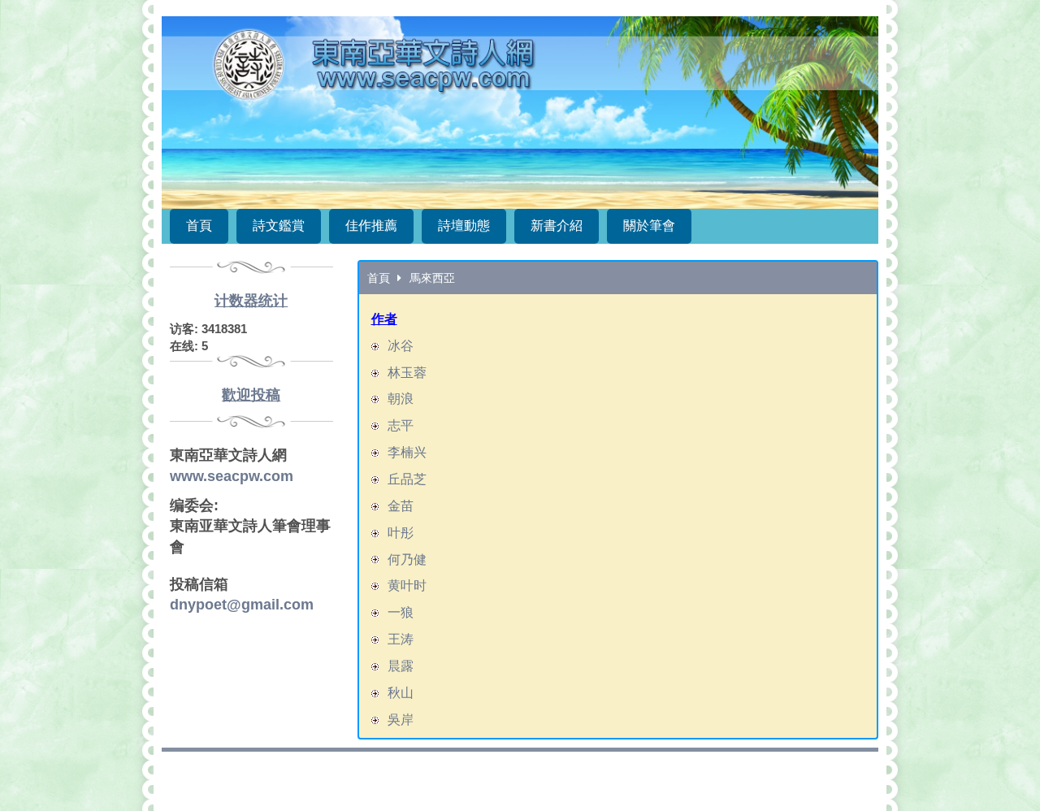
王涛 (401, 639)
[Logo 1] (520, 112)
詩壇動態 (464, 225)
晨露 (401, 666)
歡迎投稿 (251, 395)
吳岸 (401, 719)
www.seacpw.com (231, 476)
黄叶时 (407, 585)
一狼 (401, 612)
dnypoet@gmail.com (242, 604)
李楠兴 (407, 452)
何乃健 (407, 559)
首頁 (199, 225)
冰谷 (401, 346)
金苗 (401, 506)
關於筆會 (649, 225)
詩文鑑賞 (279, 225)
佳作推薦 (371, 225)
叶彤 (401, 533)
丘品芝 (407, 479)
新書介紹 (557, 225)
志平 (401, 425)
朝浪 (401, 399)
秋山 (401, 693)
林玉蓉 (407, 372)
